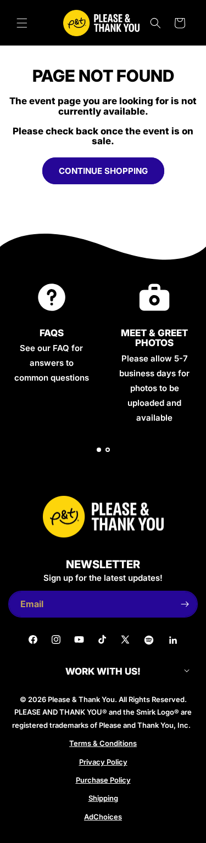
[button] (22, 23)
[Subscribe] (184, 604)
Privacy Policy (103, 761)
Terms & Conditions (103, 743)
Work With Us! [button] (103, 671)
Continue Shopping (103, 171)
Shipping (103, 798)
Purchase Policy (103, 780)
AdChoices (103, 816)
